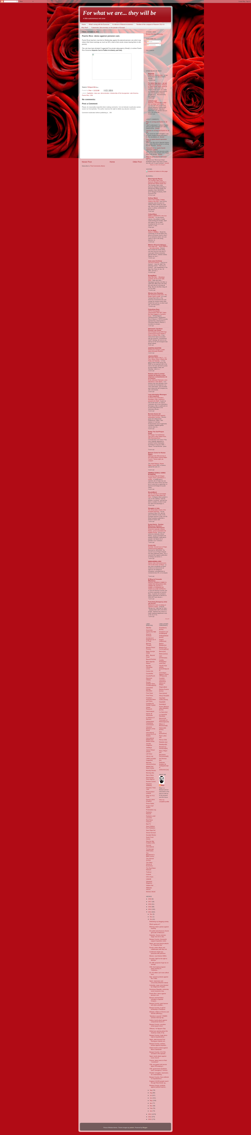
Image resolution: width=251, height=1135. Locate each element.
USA (91, 95)
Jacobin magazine (149, 744)
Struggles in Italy (154, 508)
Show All (167, 618)
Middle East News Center (150, 767)
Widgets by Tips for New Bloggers (157, 164)
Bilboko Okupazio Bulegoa (157, 245)
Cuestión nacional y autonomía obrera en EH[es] (162, 681)
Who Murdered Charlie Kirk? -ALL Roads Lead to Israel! (157, 295)
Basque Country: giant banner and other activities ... (158, 1004)
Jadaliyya (149, 747)
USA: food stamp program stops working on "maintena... (157, 968)
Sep (151, 1090)
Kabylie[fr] (162, 702)
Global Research (149, 708)
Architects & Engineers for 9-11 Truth (151, 639)
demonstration (105, 93)
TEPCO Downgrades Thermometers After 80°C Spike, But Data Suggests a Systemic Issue (157, 313)
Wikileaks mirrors (149, 888)
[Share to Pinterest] (112, 90)
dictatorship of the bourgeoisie (119, 93)
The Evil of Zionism (154, 262)
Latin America (134, 93)
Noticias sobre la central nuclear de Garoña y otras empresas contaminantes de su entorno (157, 376)
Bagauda (151, 73)
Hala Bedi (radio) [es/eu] (163, 698)
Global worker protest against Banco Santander (158, 1048)
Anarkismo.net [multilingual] (163, 632)
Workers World (150, 891)
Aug (151, 1093)
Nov (151, 917)
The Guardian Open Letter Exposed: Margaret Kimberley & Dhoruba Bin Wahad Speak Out (157, 182)
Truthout (148, 872)
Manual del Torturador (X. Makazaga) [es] (164, 720)
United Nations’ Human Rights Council (156, 464)
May (151, 1100)
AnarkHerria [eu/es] (163, 628)
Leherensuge (152, 101)
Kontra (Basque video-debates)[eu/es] (164, 708)
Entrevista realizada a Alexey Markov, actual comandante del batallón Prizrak (157, 530)
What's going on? (154, 924)
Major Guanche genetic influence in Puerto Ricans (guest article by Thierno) (157, 86)
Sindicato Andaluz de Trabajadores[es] (164, 765)
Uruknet (148, 874)
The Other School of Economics (149, 864)
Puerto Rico (85, 95)
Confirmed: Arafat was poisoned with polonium (157, 952)
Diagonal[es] (163, 687)
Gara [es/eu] (163, 693)
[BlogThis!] (106, 90)
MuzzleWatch (152, 492)
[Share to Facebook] (110, 90)
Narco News (150, 775)
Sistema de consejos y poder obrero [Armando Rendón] (156, 350)
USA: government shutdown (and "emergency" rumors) (158, 1069)
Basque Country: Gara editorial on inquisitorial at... (159, 1077)
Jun (151, 1098)
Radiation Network (149, 812)
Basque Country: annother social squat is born (157, 1025)
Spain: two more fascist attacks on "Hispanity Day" (159, 944)
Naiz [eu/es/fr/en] (163, 732)
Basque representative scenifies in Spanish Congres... (156, 999)
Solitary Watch (153, 198)
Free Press (149, 695)
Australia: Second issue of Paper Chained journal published (157, 547)
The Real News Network (151, 868)
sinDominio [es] (164, 769)
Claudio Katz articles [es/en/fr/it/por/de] (164, 668)
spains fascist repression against (155, 148)
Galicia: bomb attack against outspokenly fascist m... (158, 1021)
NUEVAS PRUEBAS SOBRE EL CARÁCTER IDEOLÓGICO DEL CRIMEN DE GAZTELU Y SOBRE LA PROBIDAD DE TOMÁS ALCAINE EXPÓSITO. (157, 586)
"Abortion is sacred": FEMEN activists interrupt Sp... (158, 1016)
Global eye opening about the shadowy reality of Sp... (158, 1031)
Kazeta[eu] (162, 704)
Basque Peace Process (150, 648)
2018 (150, 899)
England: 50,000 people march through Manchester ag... (159, 1082)
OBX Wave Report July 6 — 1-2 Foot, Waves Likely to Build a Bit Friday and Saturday (157, 359)
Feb (151, 1108)
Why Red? (84, 27)
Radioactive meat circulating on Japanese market (157, 605)
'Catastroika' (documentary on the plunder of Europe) (108, 27)
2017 (150, 901)
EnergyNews (152, 275)
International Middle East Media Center (150, 739)
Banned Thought (148, 644)
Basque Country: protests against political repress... (158, 1086)
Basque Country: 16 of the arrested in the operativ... (157, 1052)
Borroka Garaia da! (154, 414)
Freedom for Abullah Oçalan (151, 704)
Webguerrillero (92, 87)
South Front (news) (149, 838)
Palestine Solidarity (149, 784)
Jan (151, 1111)
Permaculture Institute (150, 792)
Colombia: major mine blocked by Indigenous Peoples (158, 986)
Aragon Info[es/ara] (162, 640)
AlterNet (148, 628)
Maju (147, 122)
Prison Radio (150, 803)
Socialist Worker (151, 835)
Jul (151, 1095)
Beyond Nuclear (151, 659)
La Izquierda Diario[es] (163, 715)
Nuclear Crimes (151, 781)
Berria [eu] (162, 651)
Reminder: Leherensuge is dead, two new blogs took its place (157, 103)
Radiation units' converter (151, 816)
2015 (150, 906)
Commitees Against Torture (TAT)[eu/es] (164, 674)
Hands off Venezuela (149, 714)
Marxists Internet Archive (151, 763)
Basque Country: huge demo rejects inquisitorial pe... (158, 1036)
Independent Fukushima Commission (150, 723)
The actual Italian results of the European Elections (157, 510)
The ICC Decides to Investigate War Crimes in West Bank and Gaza (157, 495)
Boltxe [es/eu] (163, 654)
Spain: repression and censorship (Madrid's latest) (158, 981)
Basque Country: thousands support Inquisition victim (158, 940)
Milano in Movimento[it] (163, 724)
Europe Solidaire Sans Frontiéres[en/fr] (151, 683)
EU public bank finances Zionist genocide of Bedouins (159, 931)
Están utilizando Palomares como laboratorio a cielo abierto (157, 380)
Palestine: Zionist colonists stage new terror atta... (157, 935)
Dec (151, 914)
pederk (132, 1127)
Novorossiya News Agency (150, 778)
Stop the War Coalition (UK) (150, 842)
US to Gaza (149, 877)
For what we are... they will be (119, 13)
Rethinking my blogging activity (159, 921)
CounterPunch (150, 676)
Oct (151, 919)
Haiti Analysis (150, 711)
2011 (150, 1117)
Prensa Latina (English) (150, 800)
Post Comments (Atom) (97, 166)
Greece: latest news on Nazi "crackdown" (158, 1061)
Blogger (145, 1127)
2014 (150, 909)
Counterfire (149, 673)
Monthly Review (151, 770)
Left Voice (149, 754)
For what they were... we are (157, 83)
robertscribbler (153, 356)
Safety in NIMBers (153, 232)
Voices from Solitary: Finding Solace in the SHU (156, 200)
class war (97, 93)
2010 (150, 1119)
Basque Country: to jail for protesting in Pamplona (157, 1008)
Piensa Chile (163, 739)
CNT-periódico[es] (163, 656)
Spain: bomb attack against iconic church (157, 1056)
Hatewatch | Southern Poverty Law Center (155, 329)
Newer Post (87, 162)
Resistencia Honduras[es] (163, 747)
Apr (151, 1103)
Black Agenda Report (155, 178)
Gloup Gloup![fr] (164, 695)
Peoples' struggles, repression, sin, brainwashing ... (159, 1073)
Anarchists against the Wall (151, 630)
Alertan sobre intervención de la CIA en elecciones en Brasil (157, 563)
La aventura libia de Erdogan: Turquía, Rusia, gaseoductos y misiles (157, 477)
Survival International (150, 846)
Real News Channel (149, 820)
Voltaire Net (149, 885)
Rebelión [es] (163, 742)
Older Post (137, 162)
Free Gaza (149, 693)
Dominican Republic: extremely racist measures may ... (159, 990)
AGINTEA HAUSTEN (154, 348)
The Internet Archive (150, 859)
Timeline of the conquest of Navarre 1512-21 (150, 24)
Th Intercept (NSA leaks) (150, 849)
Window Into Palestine (155, 293)
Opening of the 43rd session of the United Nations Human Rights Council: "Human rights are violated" (157, 458)
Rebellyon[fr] (163, 744)
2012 (150, 1114)
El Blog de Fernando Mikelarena (155, 580)
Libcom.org (149, 756)
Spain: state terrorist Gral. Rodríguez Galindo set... (157, 1040)
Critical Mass (152, 214)
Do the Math (152, 230)
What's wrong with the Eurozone (99, 24)
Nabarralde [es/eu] (162, 728)
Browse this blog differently (154, 34)
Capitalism (90, 93)
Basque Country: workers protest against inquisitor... (158, 1044)
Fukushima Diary (153, 309)
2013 (150, 912)
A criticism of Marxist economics (122, 24)
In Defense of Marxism (150, 718)
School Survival (151, 832)
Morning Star (150, 773)
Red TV (148, 824)
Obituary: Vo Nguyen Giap (157, 1028)
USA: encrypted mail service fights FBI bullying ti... (158, 1065)
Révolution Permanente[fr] (163, 755)
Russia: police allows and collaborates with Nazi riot (158, 948)
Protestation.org (151, 810)
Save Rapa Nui (150, 830)
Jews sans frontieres (155, 261)
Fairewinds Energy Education (149, 689)
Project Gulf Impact (149, 806)
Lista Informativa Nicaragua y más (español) (157, 395)
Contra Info (152, 545)
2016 (150, 904)
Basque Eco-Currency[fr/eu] (163, 648)
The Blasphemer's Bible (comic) (150, 854)
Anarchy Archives (148, 634)
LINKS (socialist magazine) (151, 759)
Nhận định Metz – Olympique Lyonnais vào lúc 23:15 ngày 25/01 (156, 278)
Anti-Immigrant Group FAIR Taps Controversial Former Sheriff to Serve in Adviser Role (157, 333)
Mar (151, 1106)
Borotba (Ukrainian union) (149, 667)
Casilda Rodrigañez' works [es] (163, 661)
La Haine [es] (163, 712)
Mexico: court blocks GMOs (157, 956)
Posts (150, 41)
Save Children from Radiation (150, 827)
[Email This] (105, 90)
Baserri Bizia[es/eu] (162, 644)
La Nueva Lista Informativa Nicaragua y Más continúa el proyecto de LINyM (156, 399)
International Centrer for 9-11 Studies (151, 734)
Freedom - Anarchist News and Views (151, 699)
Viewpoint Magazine (149, 882)
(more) (157, 128)
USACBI (148, 879)
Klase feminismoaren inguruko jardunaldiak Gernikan (156, 416)
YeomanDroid (150, 148)
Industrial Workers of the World (150, 728)
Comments (152, 45)
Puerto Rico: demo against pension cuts (157, 994)
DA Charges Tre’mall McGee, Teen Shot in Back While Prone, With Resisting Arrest (157, 436)
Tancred (148, 130)
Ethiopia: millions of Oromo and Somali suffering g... (159, 1012)
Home (84, 24)
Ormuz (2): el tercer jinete (155, 75)
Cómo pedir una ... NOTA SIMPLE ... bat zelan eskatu (158, 247)
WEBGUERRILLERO (154, 561)
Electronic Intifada (149, 679)
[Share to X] (108, 90)
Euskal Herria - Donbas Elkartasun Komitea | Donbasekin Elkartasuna (156, 526)
